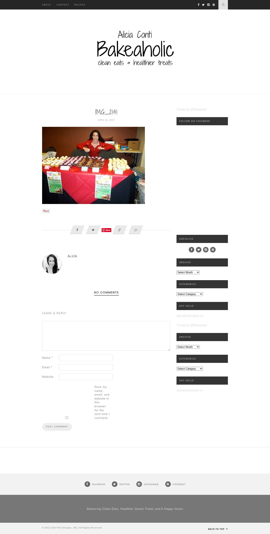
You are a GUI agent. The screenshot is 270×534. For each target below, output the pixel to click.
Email (47, 367)
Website (48, 376)
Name (47, 357)
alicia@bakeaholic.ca (190, 315)
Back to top (216, 528)
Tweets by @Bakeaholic (192, 109)
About (46, 4)
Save (108, 230)
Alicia (72, 256)
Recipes (79, 4)
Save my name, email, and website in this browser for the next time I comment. (102, 402)
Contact (63, 4)
